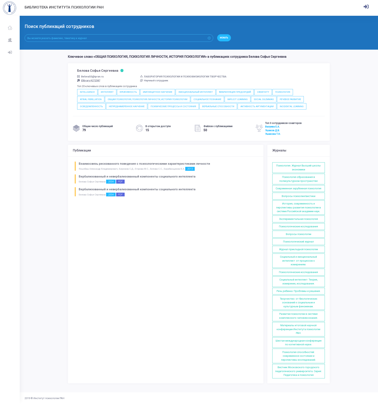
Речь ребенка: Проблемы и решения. (299, 291)
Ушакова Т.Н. (273, 134)
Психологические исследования (298, 226)
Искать (224, 37)
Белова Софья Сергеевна (98, 70)
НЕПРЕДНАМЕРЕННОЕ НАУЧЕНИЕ (127, 106)
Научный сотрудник (156, 80)
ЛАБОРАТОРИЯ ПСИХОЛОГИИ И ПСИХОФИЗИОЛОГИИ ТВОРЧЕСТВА (185, 76)
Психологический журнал (298, 241)
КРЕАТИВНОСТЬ (128, 92)
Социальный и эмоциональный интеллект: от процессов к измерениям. (298, 260)
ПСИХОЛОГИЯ (282, 92)
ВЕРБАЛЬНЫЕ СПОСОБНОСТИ (218, 106)
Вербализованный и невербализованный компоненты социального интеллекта (137, 176)
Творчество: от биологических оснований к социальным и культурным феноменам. (298, 302)
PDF (120, 181)
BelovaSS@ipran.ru (92, 76)
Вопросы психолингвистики (298, 196)
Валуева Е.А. (272, 126)
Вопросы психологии (298, 234)
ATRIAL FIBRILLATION (91, 99)
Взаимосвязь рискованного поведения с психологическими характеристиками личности (144, 163)
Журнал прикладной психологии (298, 249)
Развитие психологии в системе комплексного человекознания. (298, 315)
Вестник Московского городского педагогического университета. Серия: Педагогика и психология (298, 371)
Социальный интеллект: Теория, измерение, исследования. (298, 281)
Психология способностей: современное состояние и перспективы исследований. (298, 356)
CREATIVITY (263, 92)
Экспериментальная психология (298, 218)
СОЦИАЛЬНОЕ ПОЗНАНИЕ (207, 99)
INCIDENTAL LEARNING (292, 106)
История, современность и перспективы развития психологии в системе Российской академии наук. (298, 207)
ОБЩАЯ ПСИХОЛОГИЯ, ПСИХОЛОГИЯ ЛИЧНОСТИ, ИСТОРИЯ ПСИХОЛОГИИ (147, 99)
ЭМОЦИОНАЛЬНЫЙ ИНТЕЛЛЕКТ (195, 92)
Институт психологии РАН (48, 398)
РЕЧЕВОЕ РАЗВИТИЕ (290, 99)
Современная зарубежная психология (298, 188)
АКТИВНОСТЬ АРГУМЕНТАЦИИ (257, 106)
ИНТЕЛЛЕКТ (107, 92)
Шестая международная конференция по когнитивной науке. (298, 342)
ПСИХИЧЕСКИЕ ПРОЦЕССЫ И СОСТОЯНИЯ (173, 106)
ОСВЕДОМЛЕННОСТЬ (91, 106)
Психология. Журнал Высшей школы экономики (298, 167)
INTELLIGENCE (87, 92)
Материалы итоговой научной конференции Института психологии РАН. (298, 329)
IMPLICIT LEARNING (237, 99)
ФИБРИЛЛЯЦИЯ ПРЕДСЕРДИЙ (235, 92)
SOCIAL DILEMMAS (264, 99)
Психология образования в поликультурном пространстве (298, 179)
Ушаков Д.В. (272, 130)
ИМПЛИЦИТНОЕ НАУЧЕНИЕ (157, 92)
